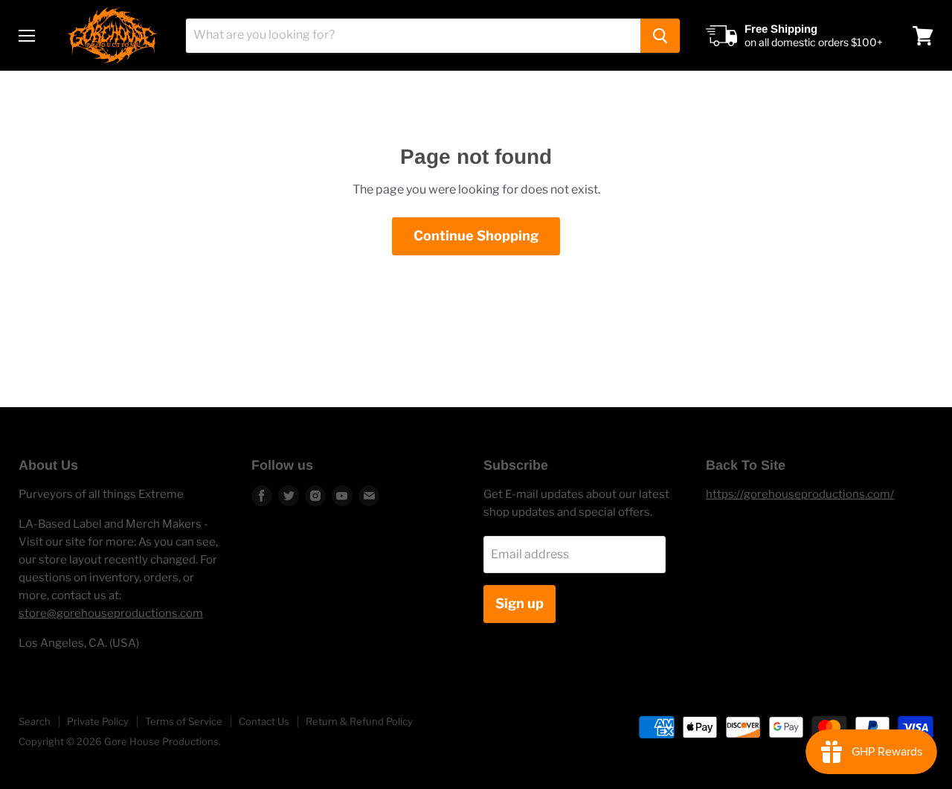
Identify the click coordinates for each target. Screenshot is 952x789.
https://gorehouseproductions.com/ (800, 494)
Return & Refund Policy (359, 721)
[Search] (660, 36)
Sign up (519, 603)
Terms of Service (183, 721)
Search (35, 721)
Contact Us (264, 721)
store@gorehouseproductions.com (111, 613)
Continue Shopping (476, 235)
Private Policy (98, 721)
